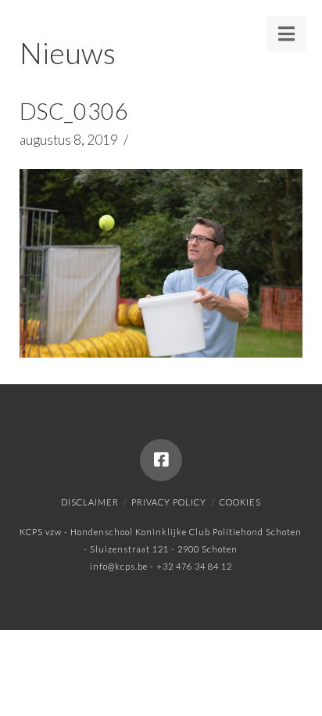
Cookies (240, 502)
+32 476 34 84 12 (194, 566)
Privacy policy (168, 502)
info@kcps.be (119, 566)
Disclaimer (90, 502)
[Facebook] (161, 460)
